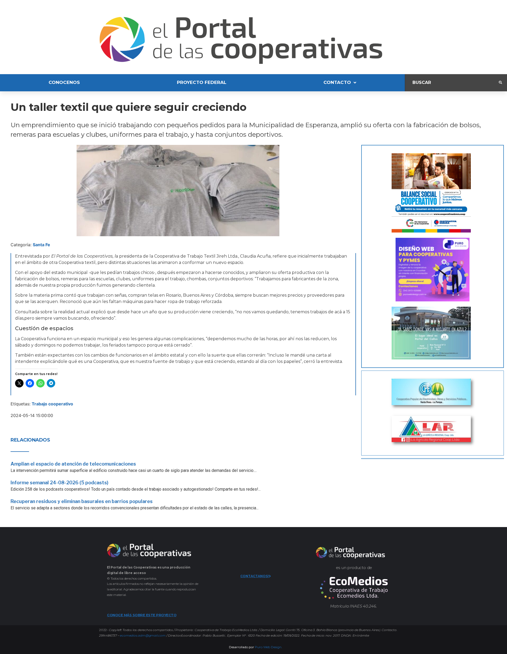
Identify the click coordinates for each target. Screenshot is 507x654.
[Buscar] (452, 83)
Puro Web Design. (268, 647)
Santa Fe (41, 244)
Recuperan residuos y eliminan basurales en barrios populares (82, 501)
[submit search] (500, 82)
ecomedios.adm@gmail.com (142, 635)
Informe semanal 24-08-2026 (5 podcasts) (59, 482)
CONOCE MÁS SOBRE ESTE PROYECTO (141, 615)
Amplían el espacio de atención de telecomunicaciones (73, 464)
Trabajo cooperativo (52, 403)
